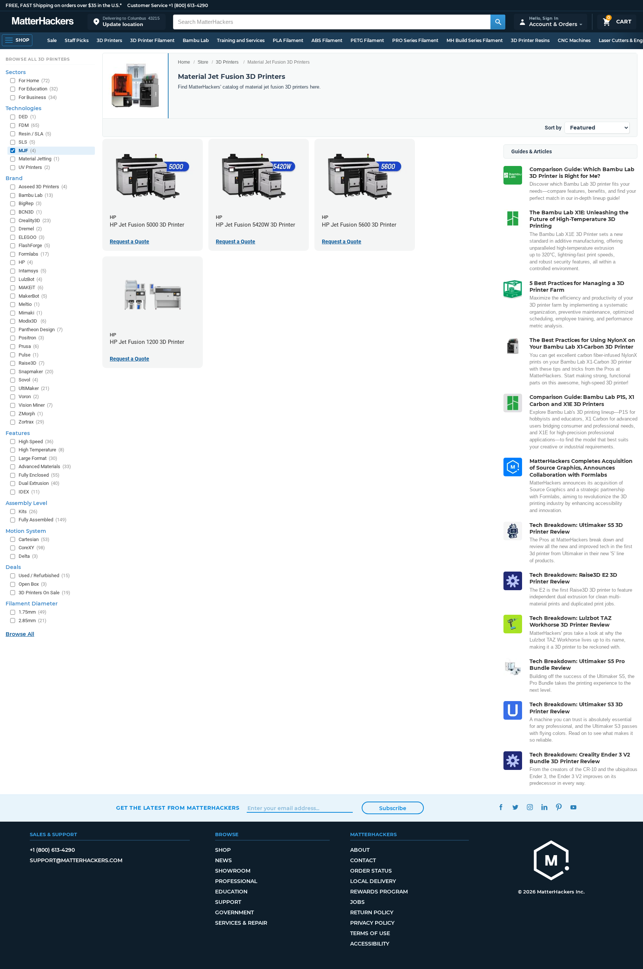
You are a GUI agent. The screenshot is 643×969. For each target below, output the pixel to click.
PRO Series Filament (415, 40)
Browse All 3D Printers (38, 59)
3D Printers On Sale (44, 592)
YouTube (573, 806)
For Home (34, 80)
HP (26, 262)
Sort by (553, 128)
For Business (38, 97)
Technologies (23, 108)
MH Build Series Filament (475, 40)
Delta (28, 556)
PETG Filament (367, 40)
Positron (31, 337)
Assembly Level (26, 503)
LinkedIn (544, 806)
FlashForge (34, 245)
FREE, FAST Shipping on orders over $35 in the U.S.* (64, 5)
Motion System (26, 531)
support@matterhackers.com (76, 860)
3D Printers (109, 40)
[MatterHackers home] (43, 22)
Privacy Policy (372, 923)
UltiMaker (34, 388)
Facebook (500, 806)
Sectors (16, 72)
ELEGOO (32, 237)
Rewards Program (379, 891)
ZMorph (31, 413)
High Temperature (41, 449)
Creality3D (35, 220)
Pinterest (558, 806)
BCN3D (30, 212)
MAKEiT (31, 287)
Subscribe (392, 808)
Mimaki (30, 313)
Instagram (529, 806)
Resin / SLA (35, 134)
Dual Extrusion (39, 483)
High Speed (36, 441)
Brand (14, 178)
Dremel (30, 228)
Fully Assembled (43, 519)
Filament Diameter (32, 603)
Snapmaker (36, 371)
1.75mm (33, 612)
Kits (28, 511)
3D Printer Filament (152, 40)
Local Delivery (373, 881)
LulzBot (30, 279)
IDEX (29, 492)
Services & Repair (241, 923)
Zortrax (31, 422)
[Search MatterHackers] (497, 22)
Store (203, 62)
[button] (126, 22)
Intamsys (33, 271)
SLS (27, 142)
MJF (27, 150)
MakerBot (33, 296)
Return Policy (371, 912)
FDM (29, 125)
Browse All (20, 634)
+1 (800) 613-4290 (188, 5)
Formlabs (34, 254)
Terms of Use (370, 933)
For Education (38, 89)
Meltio (29, 304)
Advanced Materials (45, 466)
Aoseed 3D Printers (43, 186)
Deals (13, 567)
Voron (29, 396)
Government (234, 912)
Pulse (29, 355)
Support (228, 902)
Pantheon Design (41, 329)
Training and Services (241, 40)
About (360, 850)
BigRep (30, 203)
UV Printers (34, 167)
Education (231, 891)
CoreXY (32, 547)
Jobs (357, 902)
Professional (236, 881)
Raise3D (32, 363)
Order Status (371, 870)
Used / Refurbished (44, 575)
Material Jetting (39, 159)
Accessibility (369, 943)
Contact (363, 860)
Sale (52, 40)
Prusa (29, 346)
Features (18, 433)
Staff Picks (77, 40)
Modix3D (33, 321)
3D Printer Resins (530, 40)
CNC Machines (574, 40)
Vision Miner (36, 405)
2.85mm (33, 620)
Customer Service (147, 5)
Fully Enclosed (39, 475)
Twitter (515, 806)
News (223, 860)
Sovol (28, 380)
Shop (223, 850)
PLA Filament (288, 40)
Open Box (33, 584)
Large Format (38, 458)
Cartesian (34, 539)
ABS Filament (326, 40)
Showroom (232, 870)
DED (27, 116)
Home (184, 62)
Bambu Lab (196, 40)
